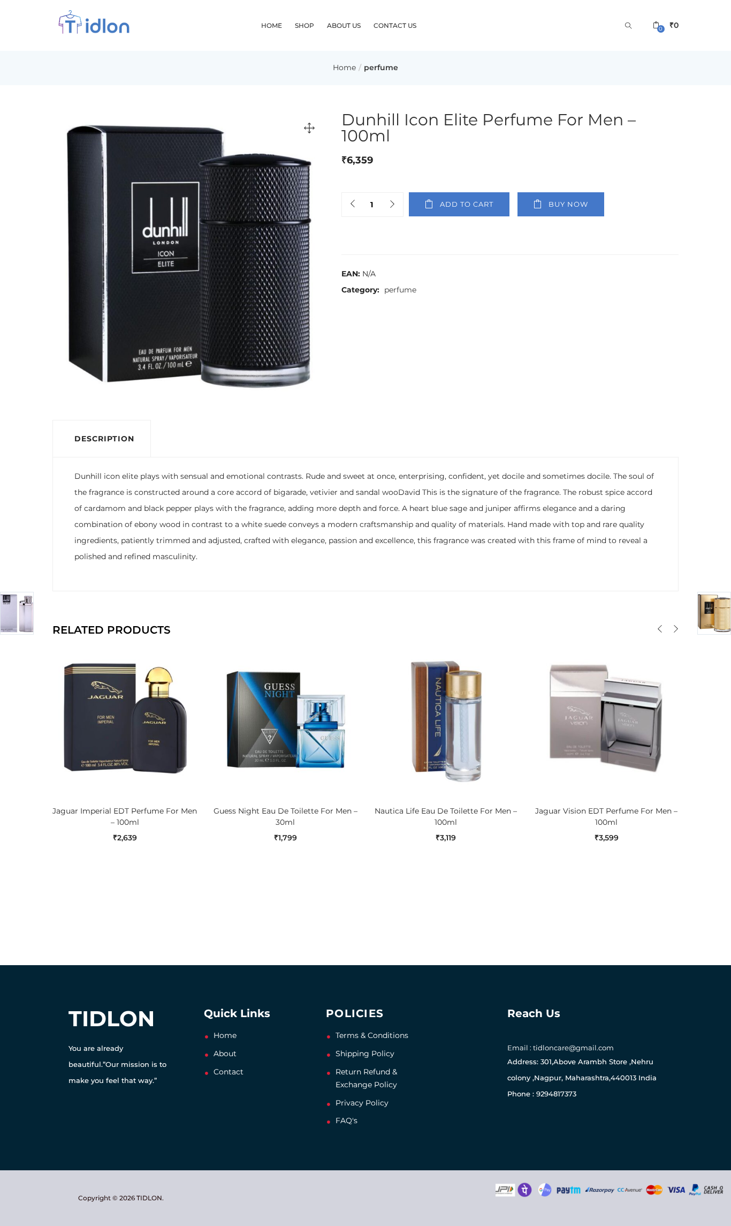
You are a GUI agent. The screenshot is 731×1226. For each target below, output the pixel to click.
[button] (666, 25)
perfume (381, 67)
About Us (344, 25)
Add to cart (466, 204)
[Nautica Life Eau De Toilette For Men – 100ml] (446, 718)
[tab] (101, 438)
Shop (304, 25)
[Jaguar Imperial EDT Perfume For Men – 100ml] (124, 718)
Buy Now (568, 204)
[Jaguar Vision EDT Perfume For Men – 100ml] (606, 718)
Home (271, 25)
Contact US (395, 25)
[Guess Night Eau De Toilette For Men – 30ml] (285, 718)
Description (104, 438)
